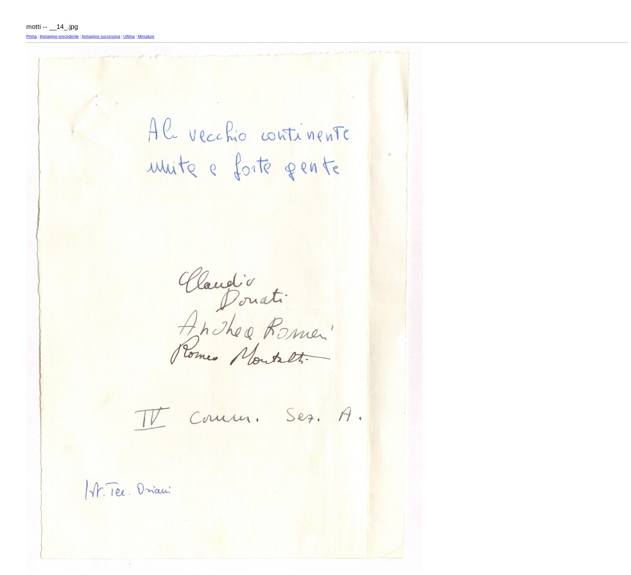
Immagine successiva (101, 36)
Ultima (129, 36)
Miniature (146, 36)
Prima (31, 36)
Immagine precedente (59, 36)
